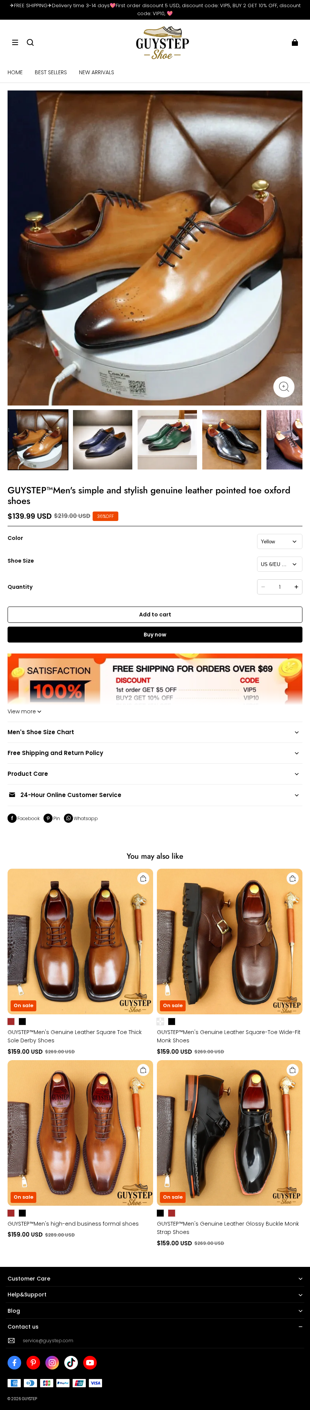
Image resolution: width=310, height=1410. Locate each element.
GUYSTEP (29, 1399)
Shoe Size (21, 561)
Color (15, 538)
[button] (15, 42)
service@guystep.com (48, 1340)
